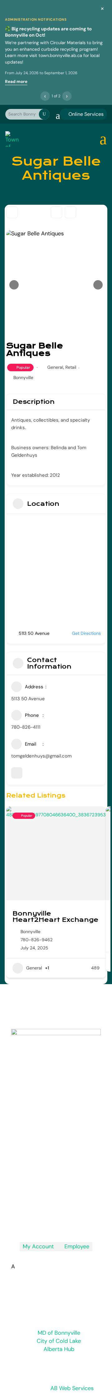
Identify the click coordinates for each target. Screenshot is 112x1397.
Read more (16, 81)
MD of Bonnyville (59, 1333)
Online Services (83, 114)
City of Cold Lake (59, 1341)
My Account (38, 1246)
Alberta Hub (59, 1349)
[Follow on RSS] (44, 1223)
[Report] (70, 212)
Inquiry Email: (49, 1145)
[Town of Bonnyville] (12, 139)
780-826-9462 (37, 939)
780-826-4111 (25, 727)
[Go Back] (12, 212)
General (55, 367)
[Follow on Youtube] (68, 1223)
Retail (70, 367)
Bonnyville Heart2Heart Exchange (55, 916)
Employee (74, 1246)
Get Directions (86, 633)
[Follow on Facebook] (56, 1223)
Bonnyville (23, 377)
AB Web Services (72, 1388)
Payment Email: (53, 1170)
